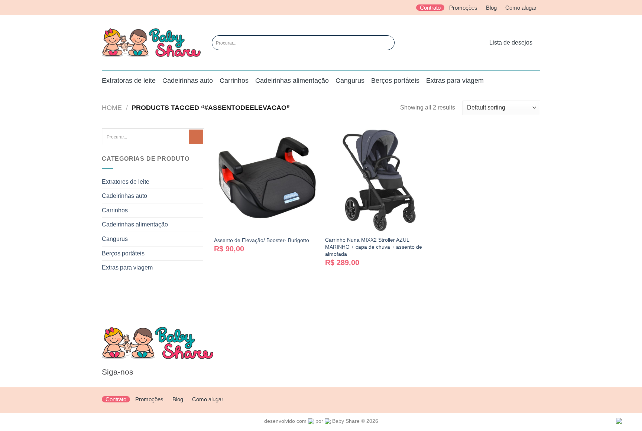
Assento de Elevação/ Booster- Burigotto (261, 240)
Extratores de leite (125, 182)
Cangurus (349, 80)
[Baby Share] (151, 42)
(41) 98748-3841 (313, 346)
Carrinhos (234, 80)
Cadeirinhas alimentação (292, 80)
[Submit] (382, 42)
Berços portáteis (395, 80)
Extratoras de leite (129, 80)
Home (112, 107)
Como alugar (520, 7)
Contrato (430, 7)
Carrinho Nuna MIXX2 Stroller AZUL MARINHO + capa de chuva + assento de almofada (373, 247)
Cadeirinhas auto (187, 80)
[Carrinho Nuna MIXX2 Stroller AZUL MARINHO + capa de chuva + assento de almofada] (377, 180)
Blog (491, 7)
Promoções (463, 7)
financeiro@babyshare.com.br (331, 355)
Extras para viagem (455, 80)
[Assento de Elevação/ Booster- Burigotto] (266, 180)
